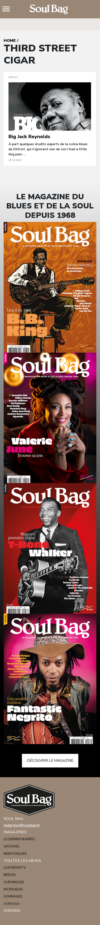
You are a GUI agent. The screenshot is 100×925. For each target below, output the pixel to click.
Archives (11, 846)
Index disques (15, 854)
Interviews (13, 889)
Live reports (14, 868)
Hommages (13, 896)
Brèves (10, 875)
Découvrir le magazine (50, 760)
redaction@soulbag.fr (22, 825)
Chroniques (14, 882)
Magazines (15, 832)
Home (10, 40)
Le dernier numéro (19, 839)
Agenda (12, 910)
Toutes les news (22, 860)
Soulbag (50, 9)
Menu (8, 9)
